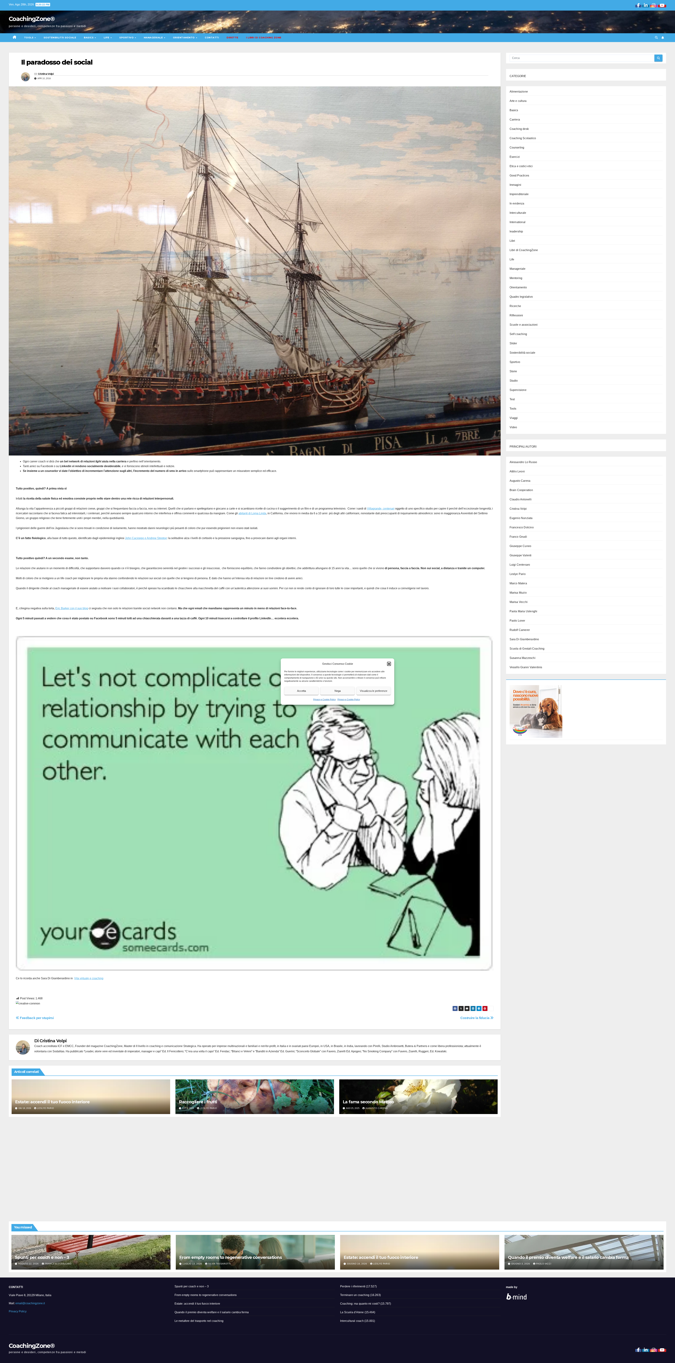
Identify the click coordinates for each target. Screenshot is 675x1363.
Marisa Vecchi (519, 601)
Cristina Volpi (46, 73)
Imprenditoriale (519, 194)
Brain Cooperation (521, 490)
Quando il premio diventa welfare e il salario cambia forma (568, 1257)
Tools (29, 37)
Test (512, 399)
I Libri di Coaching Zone (263, 37)
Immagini (515, 184)
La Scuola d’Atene (352, 1312)
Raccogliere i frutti (198, 1101)
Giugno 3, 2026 (521, 1264)
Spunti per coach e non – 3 (42, 1257)
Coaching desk (519, 128)
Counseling (517, 147)
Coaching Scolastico (523, 138)
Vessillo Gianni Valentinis (526, 667)
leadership (516, 231)
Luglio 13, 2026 (193, 1264)
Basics (89, 37)
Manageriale (154, 37)
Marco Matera (518, 583)
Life (107, 37)
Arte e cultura (518, 100)
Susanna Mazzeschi (522, 657)
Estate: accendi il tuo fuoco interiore (52, 1101)
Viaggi (514, 417)
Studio (514, 380)
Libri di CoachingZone (524, 250)
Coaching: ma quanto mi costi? (360, 1303)
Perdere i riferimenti (352, 1286)
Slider (513, 343)
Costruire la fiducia (475, 1018)
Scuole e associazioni (524, 324)
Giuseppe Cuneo (520, 546)
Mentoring (516, 278)
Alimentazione (519, 91)
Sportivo (126, 37)
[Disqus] (255, 1165)
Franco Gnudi (518, 536)
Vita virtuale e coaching (88, 978)
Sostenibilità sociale (60, 37)
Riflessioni (516, 315)
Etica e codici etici (521, 166)
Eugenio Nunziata (521, 518)
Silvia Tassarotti (219, 1264)
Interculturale (518, 212)
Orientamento (184, 37)
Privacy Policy (18, 1311)
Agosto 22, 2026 (28, 1264)
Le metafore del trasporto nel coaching (199, 1320)
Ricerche (515, 306)
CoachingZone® (31, 19)
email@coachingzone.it (30, 1303)
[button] (389, 663)
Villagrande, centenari (380, 508)
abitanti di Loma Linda (252, 513)
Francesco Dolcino (522, 527)
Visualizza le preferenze (373, 690)
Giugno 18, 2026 (357, 1264)
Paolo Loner (517, 620)
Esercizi (515, 156)
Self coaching (518, 334)
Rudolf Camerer (520, 629)
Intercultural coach (352, 1320)
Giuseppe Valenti (521, 555)
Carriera (515, 119)
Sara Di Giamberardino (524, 639)
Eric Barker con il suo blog (71, 608)
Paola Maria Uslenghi (523, 611)
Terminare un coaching (354, 1295)
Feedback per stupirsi (36, 1018)
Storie (513, 371)
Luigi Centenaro (520, 564)
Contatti (212, 37)
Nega (338, 690)
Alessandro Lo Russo (523, 462)
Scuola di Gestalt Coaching (527, 648)
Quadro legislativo (521, 296)
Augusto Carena (376, 1108)
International (518, 222)
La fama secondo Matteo (368, 1101)
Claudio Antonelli (521, 499)
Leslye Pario (45, 1108)
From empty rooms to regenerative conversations (230, 1257)
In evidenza (517, 203)
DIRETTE (232, 37)
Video (513, 427)
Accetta (301, 690)
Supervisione (518, 389)
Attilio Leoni (517, 471)
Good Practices (519, 175)
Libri (512, 240)
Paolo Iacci (543, 1264)
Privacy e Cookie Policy (324, 699)
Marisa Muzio (518, 592)
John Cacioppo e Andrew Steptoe (146, 538)
